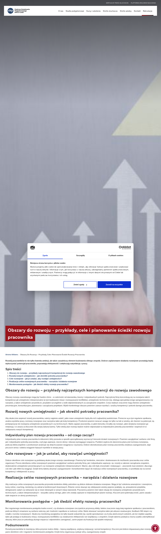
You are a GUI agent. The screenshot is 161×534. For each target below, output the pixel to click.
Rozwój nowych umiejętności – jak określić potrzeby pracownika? (38, 376)
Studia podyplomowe (75, 11)
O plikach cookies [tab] (115, 255)
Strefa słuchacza (110, 11)
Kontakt (137, 11)
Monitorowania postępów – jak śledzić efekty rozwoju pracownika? (38, 384)
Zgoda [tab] (45, 255)
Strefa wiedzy (126, 11)
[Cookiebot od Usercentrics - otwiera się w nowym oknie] (120, 247)
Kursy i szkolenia (93, 11)
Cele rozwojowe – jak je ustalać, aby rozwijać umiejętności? (35, 379)
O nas (60, 11)
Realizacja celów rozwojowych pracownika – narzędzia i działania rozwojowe (43, 382)
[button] (155, 528)
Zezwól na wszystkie (114, 285)
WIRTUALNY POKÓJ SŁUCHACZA (117, 3)
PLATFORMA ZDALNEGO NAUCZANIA (143, 3)
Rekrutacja (147, 11)
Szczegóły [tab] (80, 255)
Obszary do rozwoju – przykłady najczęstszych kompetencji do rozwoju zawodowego (47, 373)
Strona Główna (11, 354)
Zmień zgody (79, 285)
